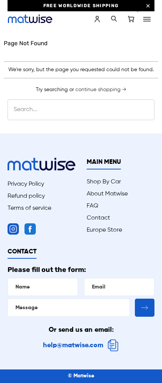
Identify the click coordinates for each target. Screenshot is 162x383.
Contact (98, 218)
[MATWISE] (44, 18)
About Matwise (107, 194)
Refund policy (26, 196)
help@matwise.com (73, 345)
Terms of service (29, 208)
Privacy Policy (26, 184)
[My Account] (97, 19)
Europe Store (104, 230)
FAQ (92, 206)
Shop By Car (104, 182)
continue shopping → (100, 89)
